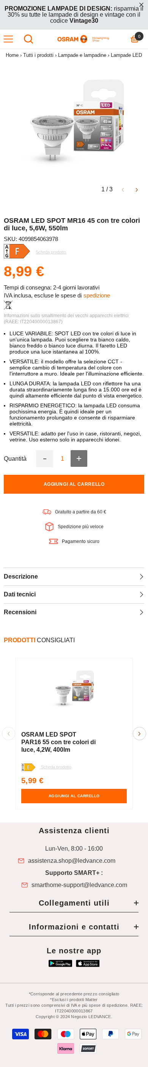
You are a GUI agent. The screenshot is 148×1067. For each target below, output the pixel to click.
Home (12, 55)
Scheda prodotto (56, 767)
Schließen (141, 5)
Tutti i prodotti (38, 55)
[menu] (8, 39)
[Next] (136, 189)
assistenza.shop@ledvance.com (71, 861)
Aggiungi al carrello (74, 484)
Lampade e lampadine (82, 55)
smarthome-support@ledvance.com (79, 885)
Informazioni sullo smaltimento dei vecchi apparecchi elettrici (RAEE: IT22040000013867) (66, 318)
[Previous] (122, 189)
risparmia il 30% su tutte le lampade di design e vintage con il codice (74, 14)
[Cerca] (28, 39)
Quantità (15, 459)
